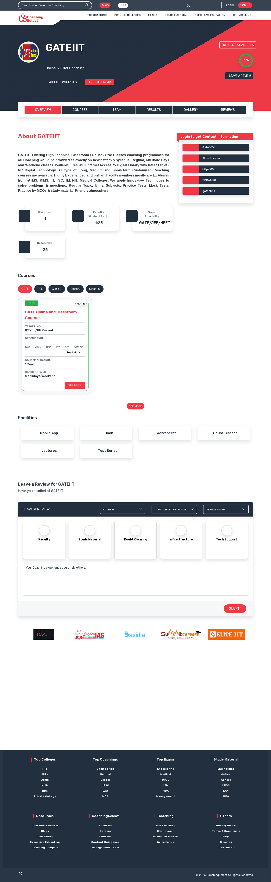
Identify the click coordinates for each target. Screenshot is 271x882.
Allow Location (211, 158)
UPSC (105, 785)
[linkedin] (53, 875)
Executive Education (210, 15)
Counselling (242, 15)
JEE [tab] (40, 289)
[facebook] (195, 5)
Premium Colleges (127, 15)
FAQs (226, 836)
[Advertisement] (135, 702)
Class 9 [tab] (75, 289)
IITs (45, 768)
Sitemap (226, 842)
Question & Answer (45, 825)
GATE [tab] (25, 289)
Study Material (176, 15)
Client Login (165, 831)
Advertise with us (165, 836)
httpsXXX (208, 169)
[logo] (31, 17)
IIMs (45, 790)
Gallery (191, 110)
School (105, 779)
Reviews (228, 110)
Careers (105, 831)
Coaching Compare (45, 847)
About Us (105, 825)
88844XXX (209, 180)
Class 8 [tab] (57, 289)
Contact (105, 836)
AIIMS (45, 779)
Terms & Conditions (226, 831)
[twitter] (188, 5)
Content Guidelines (105, 842)
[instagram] (36, 875)
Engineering (105, 768)
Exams (152, 15)
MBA (105, 796)
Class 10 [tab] (94, 289)
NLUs (45, 785)
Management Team (105, 847)
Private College (45, 796)
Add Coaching (166, 825)
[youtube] (45, 875)
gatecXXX (208, 191)
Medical (105, 774)
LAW (105, 790)
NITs (45, 774)
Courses (80, 110)
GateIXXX (208, 147)
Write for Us (165, 842)
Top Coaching (97, 15)
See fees (74, 385)
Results (154, 110)
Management (165, 796)
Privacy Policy (226, 825)
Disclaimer (226, 847)
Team (116, 110)
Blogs (45, 831)
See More (135, 406)
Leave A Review (240, 76)
